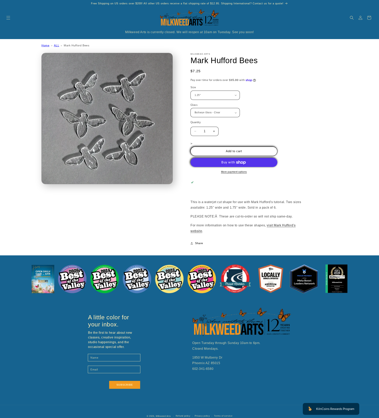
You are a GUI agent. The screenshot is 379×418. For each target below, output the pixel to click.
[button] (8, 17)
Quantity (195, 122)
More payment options (234, 172)
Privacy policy (202, 416)
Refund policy (183, 416)
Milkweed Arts (163, 416)
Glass (194, 104)
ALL (56, 45)
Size (193, 87)
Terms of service (223, 416)
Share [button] (199, 243)
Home (45, 45)
